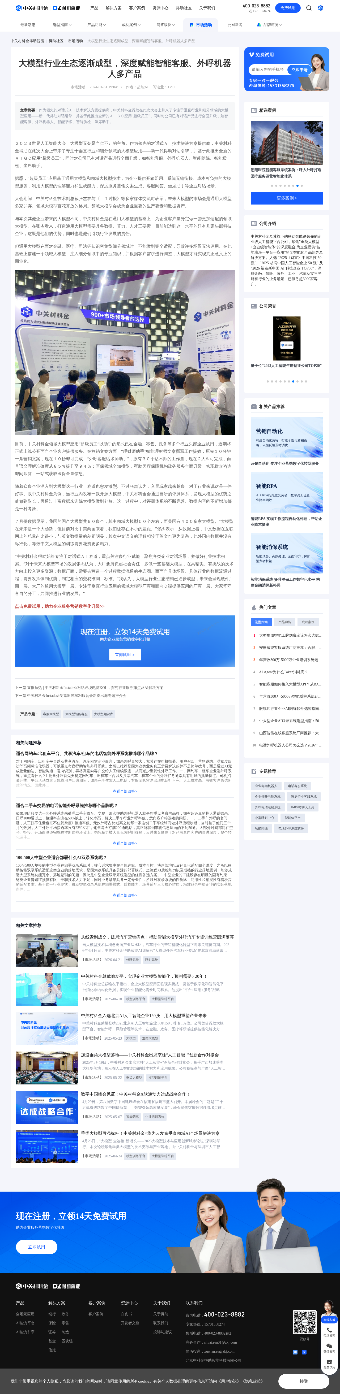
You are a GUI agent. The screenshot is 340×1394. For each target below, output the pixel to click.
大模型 (131, 1038)
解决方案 (114, 8)
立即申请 (300, 70)
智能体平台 (293, 818)
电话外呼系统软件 (291, 828)
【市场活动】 (92, 960)
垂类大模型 (150, 1038)
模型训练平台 (135, 999)
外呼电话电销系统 (267, 807)
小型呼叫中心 (264, 818)
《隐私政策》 (253, 1381)
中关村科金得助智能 (27, 41)
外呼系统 (132, 960)
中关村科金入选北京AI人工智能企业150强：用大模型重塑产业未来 (144, 1015)
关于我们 (207, 8)
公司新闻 (235, 25)
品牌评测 (271, 25)
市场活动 (204, 25)
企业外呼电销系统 (267, 796)
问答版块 (163, 25)
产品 (94, 8)
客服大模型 (51, 714)
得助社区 (184, 8)
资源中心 (160, 8)
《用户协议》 (229, 1381)
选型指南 (60, 25)
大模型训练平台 (163, 999)
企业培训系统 (154, 1117)
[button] (272, 186)
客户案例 (137, 8)
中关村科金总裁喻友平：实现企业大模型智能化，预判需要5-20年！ (144, 976)
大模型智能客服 (76, 714)
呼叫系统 (151, 960)
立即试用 (36, 1247)
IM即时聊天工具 (302, 807)
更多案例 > (287, 198)
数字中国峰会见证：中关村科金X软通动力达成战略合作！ (135, 1094)
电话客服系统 (297, 786)
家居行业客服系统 (304, 796)
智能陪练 (132, 1117)
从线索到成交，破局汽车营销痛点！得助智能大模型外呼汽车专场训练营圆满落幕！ (159, 937)
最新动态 (27, 25)
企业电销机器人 (266, 786)
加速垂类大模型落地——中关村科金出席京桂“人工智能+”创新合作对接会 (150, 1055)
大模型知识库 (103, 714)
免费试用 (287, 8)
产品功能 (94, 25)
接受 (304, 1381)
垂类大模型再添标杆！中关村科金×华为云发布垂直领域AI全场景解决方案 (150, 1133)
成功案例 (129, 25)
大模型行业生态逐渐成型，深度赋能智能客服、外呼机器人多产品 (141, 41)
